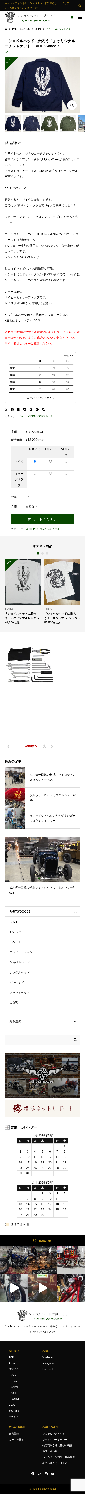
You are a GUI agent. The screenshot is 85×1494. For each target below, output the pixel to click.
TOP (11, 1357)
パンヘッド (16, 982)
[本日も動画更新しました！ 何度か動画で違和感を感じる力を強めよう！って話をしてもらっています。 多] (71, 1288)
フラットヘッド (19, 992)
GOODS (13, 1369)
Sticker (15, 1398)
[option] (23, 591)
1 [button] (38, 553)
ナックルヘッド (19, 972)
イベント (15, 942)
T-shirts (15, 1381)
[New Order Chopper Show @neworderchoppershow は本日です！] (42, 1260)
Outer (23, 416)
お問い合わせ (49, 1451)
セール (49, 416)
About (12, 1363)
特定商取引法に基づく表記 (57, 1445)
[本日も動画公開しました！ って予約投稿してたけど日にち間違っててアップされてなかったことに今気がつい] (14, 1288)
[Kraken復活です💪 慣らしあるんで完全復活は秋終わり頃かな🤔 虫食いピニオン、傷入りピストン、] (71, 1260)
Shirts (14, 1387)
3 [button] (47, 553)
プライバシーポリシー (54, 1439)
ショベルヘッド (19, 962)
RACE (13, 921)
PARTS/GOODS (36, 416)
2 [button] (42, 553)
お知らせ (15, 931)
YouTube (14, 1410)
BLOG (12, 1404)
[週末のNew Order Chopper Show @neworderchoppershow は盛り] (14, 1260)
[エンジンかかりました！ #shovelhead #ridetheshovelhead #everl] (42, 1288)
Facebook (48, 1369)
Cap (13, 1392)
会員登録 (14, 1433)
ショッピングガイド (53, 1433)
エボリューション (21, 952)
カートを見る (16, 1439)
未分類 (13, 1002)
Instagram (45, 1240)
